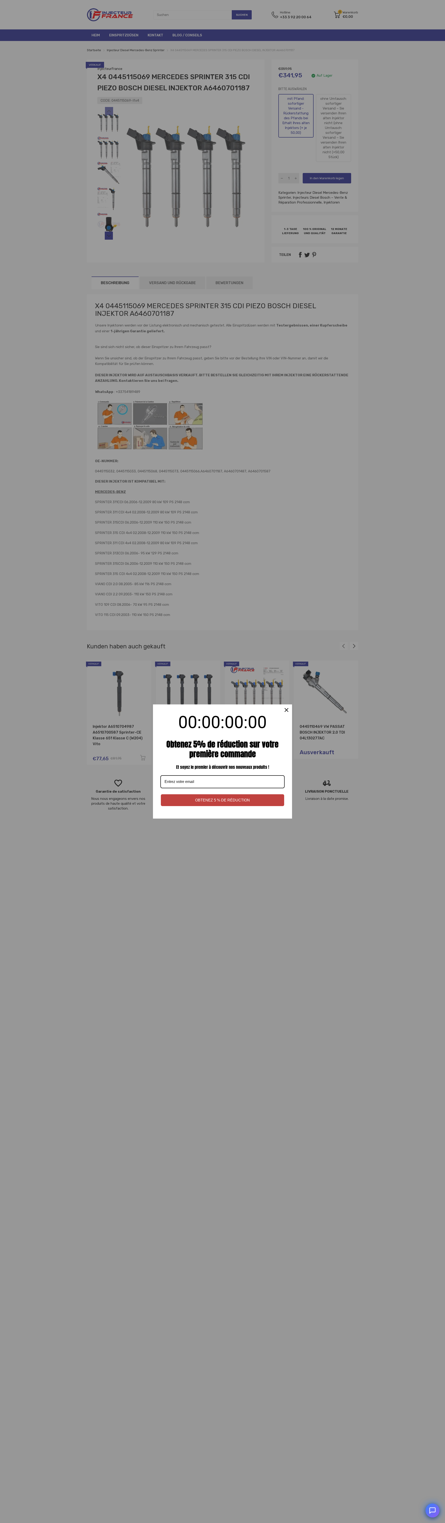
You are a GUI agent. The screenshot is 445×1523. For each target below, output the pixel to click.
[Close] (286, 710)
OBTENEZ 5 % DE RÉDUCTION (222, 800)
